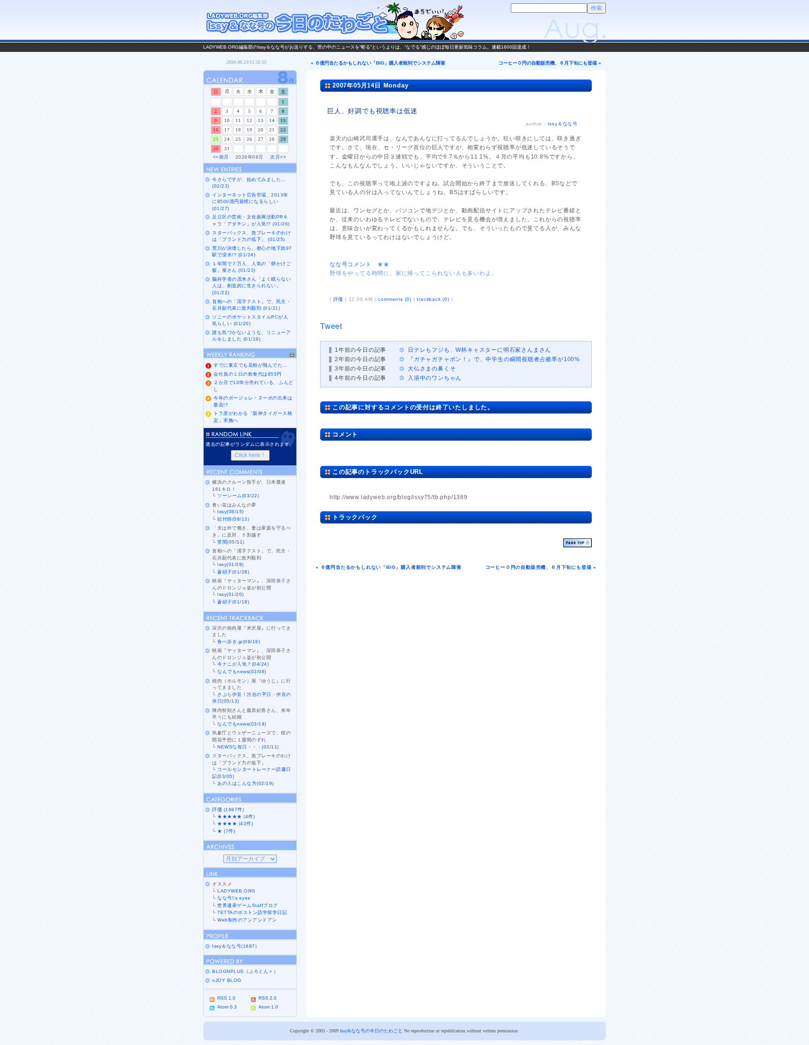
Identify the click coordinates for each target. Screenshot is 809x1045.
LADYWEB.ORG (236, 890)
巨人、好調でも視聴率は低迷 (372, 111)
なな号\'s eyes (233, 897)
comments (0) (395, 299)
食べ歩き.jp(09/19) (238, 641)
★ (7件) (226, 831)
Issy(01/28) (230, 564)
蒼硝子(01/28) (233, 571)
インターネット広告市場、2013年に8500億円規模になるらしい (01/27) (250, 201)
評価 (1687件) (228, 809)
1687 (249, 946)
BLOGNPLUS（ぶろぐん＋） (245, 971)
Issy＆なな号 (563, 123)
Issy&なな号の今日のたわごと (371, 1030)
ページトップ (577, 542)
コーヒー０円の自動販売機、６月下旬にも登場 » (550, 62)
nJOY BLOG (227, 980)
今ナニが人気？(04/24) (243, 664)
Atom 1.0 (268, 1006)
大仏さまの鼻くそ (432, 368)
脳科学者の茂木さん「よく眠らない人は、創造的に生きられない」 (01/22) (251, 285)
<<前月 (221, 157)
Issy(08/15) (230, 511)
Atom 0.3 (227, 1006)
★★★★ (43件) (235, 823)
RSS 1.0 (226, 998)
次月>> (278, 157)
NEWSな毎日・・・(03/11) (248, 746)
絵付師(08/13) (233, 519)
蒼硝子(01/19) (233, 601)
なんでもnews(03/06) (241, 671)
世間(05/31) (230, 541)
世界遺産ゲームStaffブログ (247, 905)
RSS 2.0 (267, 998)
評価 (338, 299)
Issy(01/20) (230, 594)
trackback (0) (433, 299)
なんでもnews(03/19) (241, 723)
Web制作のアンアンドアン (247, 919)
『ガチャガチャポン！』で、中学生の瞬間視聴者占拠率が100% (494, 359)
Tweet (331, 326)
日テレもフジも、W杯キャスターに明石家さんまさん (479, 350)
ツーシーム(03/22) (238, 495)
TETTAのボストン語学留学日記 (252, 912)
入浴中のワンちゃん (435, 378)
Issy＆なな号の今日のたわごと (334, 21)
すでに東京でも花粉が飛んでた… (250, 365)
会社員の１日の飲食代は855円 (247, 374)
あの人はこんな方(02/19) (245, 783)
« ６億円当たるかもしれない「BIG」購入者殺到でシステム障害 (378, 62)
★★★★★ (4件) (236, 816)
